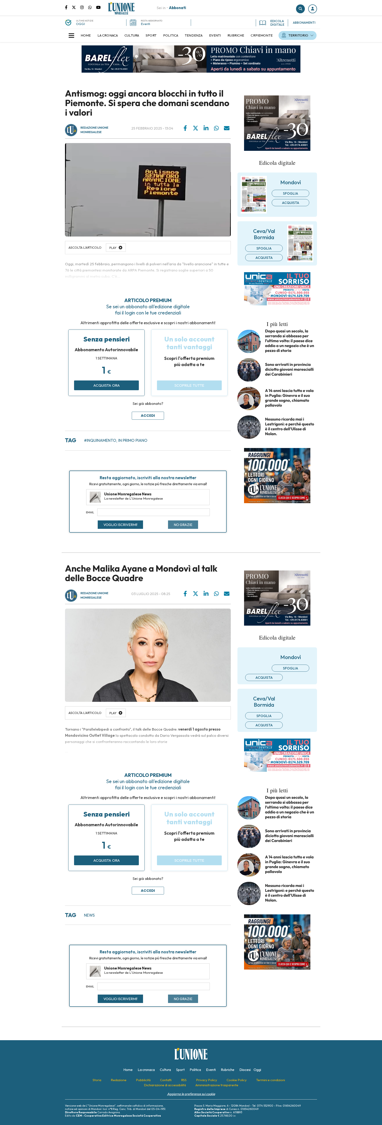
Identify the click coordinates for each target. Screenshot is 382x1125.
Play (113, 713)
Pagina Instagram (84, 7)
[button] (312, 8)
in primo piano (132, 440)
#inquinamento (100, 440)
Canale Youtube (98, 7)
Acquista (290, 202)
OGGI (80, 24)
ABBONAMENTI (304, 23)
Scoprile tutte (189, 385)
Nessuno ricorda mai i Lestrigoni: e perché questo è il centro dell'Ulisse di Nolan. (289, 426)
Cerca (300, 8)
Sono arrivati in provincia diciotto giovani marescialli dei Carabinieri (289, 369)
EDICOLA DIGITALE (277, 22)
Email (90, 512)
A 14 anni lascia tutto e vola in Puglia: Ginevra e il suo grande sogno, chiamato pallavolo (289, 398)
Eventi (145, 24)
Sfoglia (290, 193)
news (89, 915)
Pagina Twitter (76, 7)
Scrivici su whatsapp (92, 7)
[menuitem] (86, 35)
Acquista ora (106, 385)
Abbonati (177, 7)
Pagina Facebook (68, 7)
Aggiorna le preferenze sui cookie (191, 1094)
